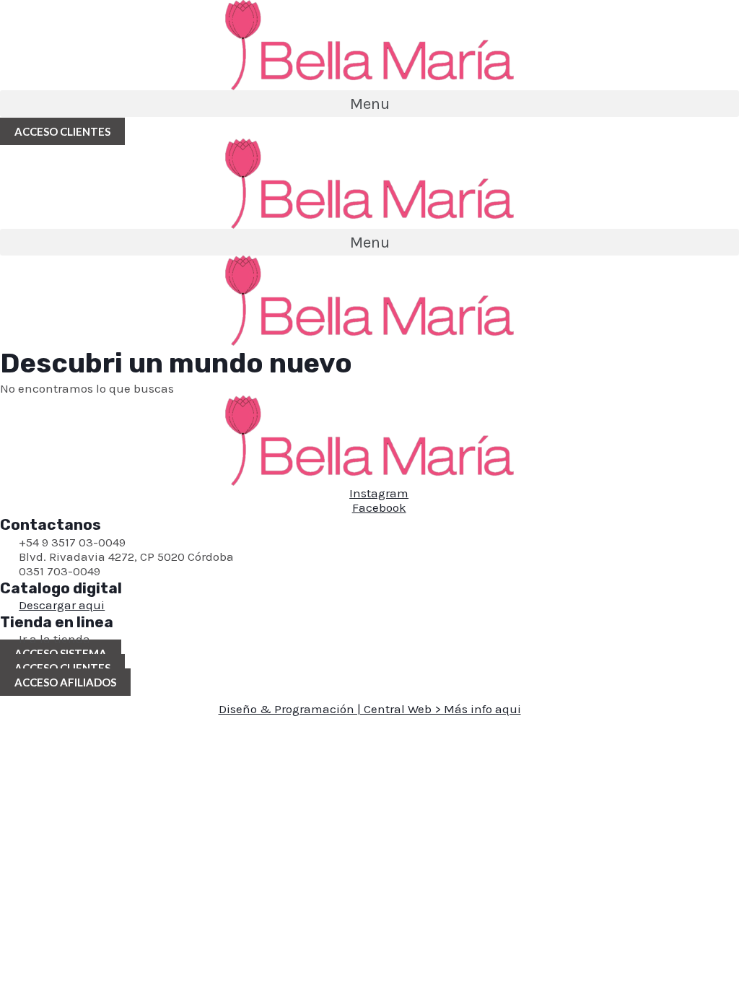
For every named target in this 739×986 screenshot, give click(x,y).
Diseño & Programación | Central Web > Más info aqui (370, 709)
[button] (369, 103)
